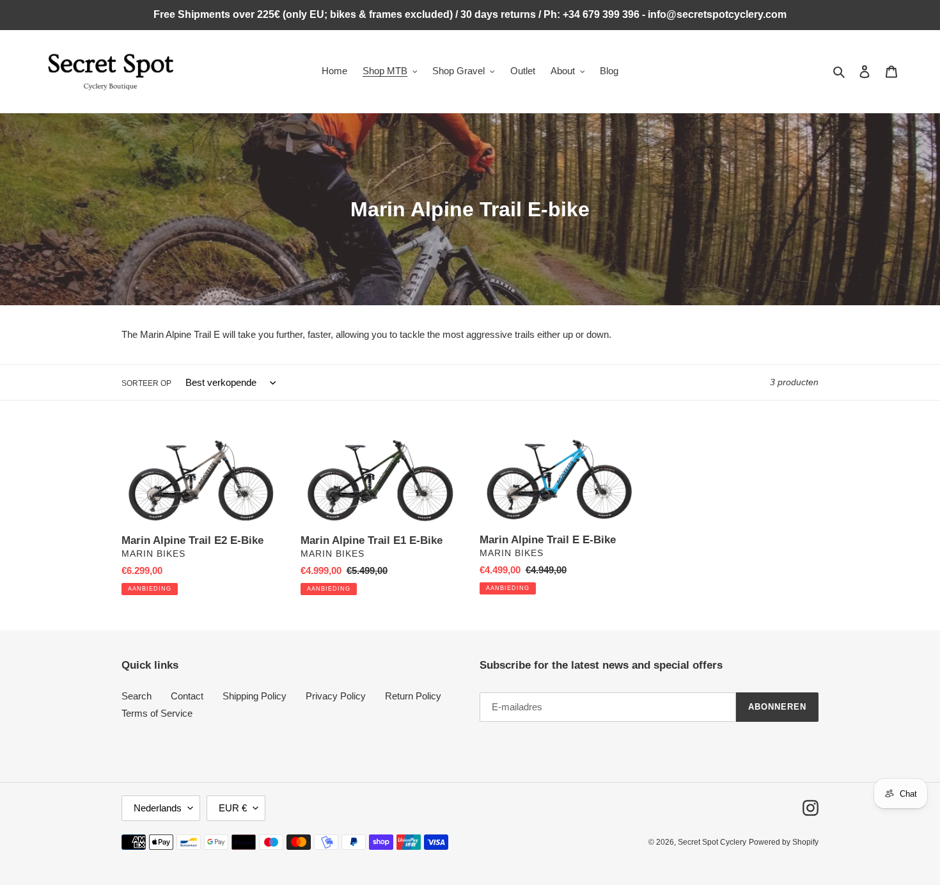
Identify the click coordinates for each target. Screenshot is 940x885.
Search (136, 695)
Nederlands (158, 807)
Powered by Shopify (784, 842)
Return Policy (413, 695)
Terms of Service (156, 713)
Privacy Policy (336, 695)
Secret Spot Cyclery (712, 842)
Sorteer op (146, 383)
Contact (187, 695)
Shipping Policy (254, 695)
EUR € (233, 807)
